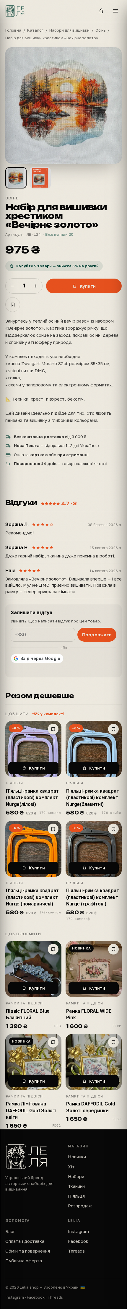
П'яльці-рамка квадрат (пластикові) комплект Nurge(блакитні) (92, 797)
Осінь (100, 30)
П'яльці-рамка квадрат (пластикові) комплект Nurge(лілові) (32, 797)
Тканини (76, 1186)
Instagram (78, 1231)
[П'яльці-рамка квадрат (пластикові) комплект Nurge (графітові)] (94, 849)
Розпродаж (80, 1205)
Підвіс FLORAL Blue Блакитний (28, 1014)
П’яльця (76, 1196)
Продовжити (97, 634)
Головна (13, 30)
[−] (12, 286)
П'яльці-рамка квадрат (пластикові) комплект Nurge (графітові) (92, 897)
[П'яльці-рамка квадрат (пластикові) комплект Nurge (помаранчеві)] (33, 849)
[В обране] (12, 304)
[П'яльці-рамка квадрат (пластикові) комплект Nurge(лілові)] (33, 749)
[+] (35, 286)
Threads (76, 1250)
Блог (10, 1231)
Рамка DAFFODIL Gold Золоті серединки (90, 1107)
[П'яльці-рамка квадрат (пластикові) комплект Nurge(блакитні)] (94, 749)
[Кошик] (101, 11)
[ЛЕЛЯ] (47, 11)
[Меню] (115, 11)
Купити (88, 286)
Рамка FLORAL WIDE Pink (88, 1014)
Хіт (71, 1166)
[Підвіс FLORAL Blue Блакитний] (33, 969)
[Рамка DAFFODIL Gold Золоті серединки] (94, 1062)
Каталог (35, 30)
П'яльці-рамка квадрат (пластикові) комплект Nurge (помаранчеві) (32, 897)
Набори (76, 1176)
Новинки (77, 1156)
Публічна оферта (23, 1260)
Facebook (78, 1241)
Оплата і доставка (24, 1241)
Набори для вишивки (69, 30)
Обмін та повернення (27, 1250)
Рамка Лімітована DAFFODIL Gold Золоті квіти (31, 1110)
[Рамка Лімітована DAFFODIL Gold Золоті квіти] (33, 1062)
